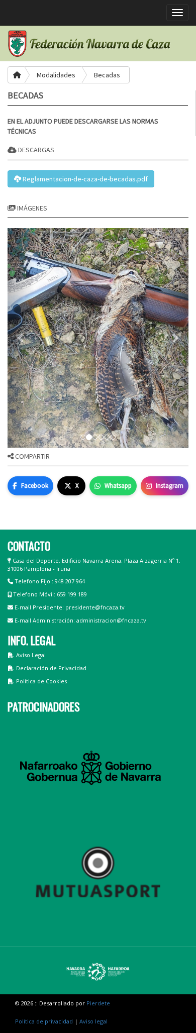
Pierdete (98, 1003)
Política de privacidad (44, 1021)
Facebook (34, 485)
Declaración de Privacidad (51, 668)
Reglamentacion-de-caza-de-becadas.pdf (84, 178)
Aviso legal (93, 1021)
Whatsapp (118, 485)
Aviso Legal (31, 655)
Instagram (169, 485)
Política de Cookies (41, 681)
